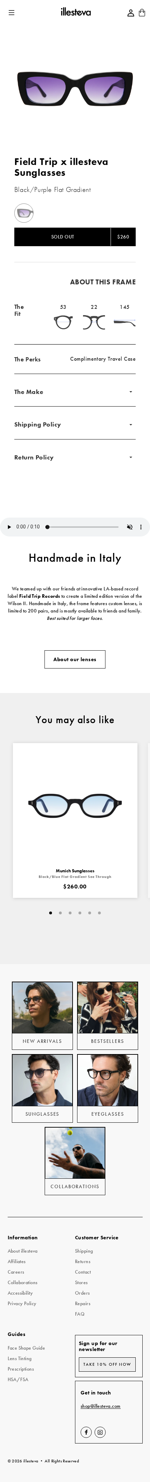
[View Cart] (142, 15)
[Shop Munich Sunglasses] (75, 805)
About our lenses (74, 659)
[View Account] (130, 12)
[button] (12, 13)
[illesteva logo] (75, 12)
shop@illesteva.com (101, 1406)
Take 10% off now (107, 1364)
